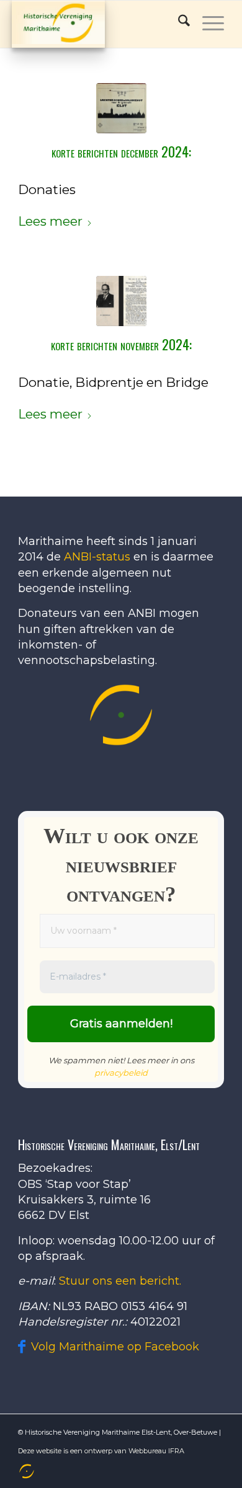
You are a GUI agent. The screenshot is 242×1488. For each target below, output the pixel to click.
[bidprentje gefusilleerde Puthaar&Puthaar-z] (121, 301)
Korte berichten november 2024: (121, 344)
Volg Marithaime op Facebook (115, 1346)
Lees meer (50, 221)
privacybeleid (121, 1073)
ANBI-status (97, 557)
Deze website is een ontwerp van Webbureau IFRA (101, 1450)
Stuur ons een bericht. (120, 1281)
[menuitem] (25, 1471)
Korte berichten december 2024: (121, 151)
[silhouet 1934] (121, 108)
